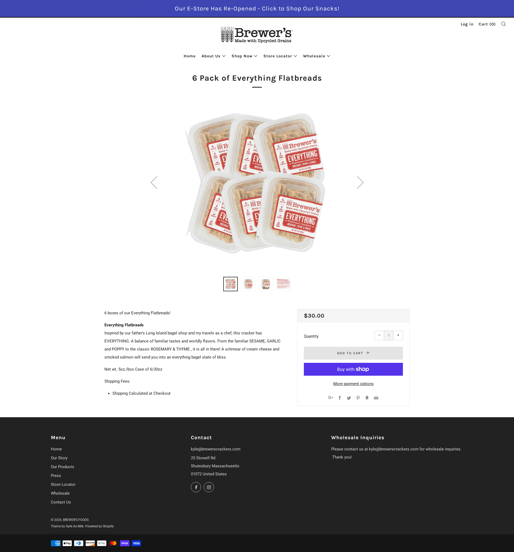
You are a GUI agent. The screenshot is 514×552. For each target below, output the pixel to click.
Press (56, 475)
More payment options (353, 383)
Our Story (59, 458)
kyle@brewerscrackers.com (215, 449)
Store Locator (277, 56)
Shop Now (242, 56)
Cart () (487, 24)
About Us (211, 56)
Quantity (311, 336)
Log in (467, 24)
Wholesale (314, 56)
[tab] (230, 284)
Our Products (62, 466)
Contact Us (61, 502)
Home (190, 56)
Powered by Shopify (99, 526)
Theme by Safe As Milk (67, 526)
